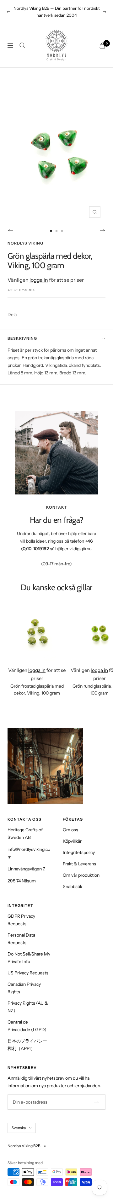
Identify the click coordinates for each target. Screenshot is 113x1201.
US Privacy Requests (28, 973)
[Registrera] (96, 1102)
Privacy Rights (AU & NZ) (28, 1006)
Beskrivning (22, 338)
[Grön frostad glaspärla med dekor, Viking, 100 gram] (37, 631)
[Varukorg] (102, 46)
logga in (39, 280)
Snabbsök (72, 886)
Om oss (70, 830)
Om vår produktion (81, 875)
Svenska (19, 1127)
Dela (12, 314)
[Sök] (22, 45)
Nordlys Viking (25, 243)
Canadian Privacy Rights (24, 988)
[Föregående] (10, 230)
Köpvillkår (72, 841)
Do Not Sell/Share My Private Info (29, 957)
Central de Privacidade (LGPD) (27, 1025)
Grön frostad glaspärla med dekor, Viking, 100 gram (37, 689)
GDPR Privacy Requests (21, 920)
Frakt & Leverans (79, 864)
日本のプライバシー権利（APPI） (27, 1044)
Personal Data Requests (21, 938)
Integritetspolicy (79, 852)
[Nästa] (102, 230)
